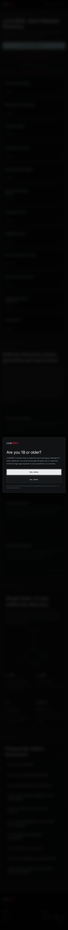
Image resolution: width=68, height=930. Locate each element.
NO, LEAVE (34, 479)
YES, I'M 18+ (34, 472)
